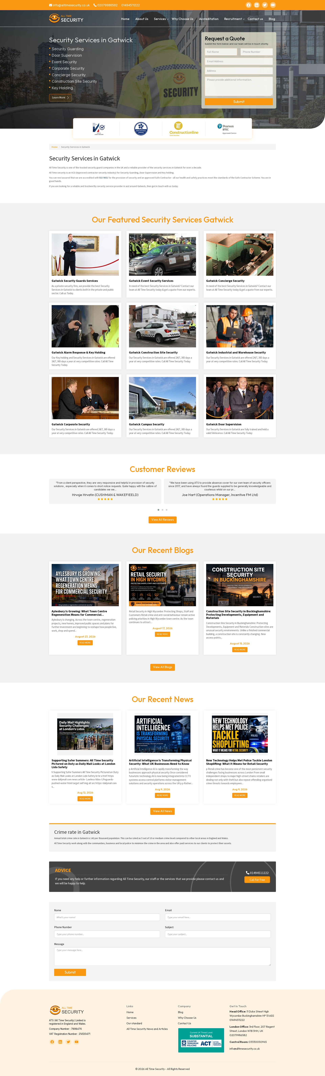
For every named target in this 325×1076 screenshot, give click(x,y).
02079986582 (107, 5)
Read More (85, 642)
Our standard (134, 1023)
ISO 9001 (103, 177)
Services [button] (160, 19)
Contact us (255, 19)
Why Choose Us (182, 19)
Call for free (257, 880)
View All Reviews (162, 520)
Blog (272, 19)
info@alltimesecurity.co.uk (71, 5)
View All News (162, 811)
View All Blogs (162, 667)
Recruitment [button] (233, 19)
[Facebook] (249, 5)
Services (131, 1017)
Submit (238, 101)
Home (125, 19)
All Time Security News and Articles (147, 1029)
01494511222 (130, 5)
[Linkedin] (257, 5)
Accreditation (209, 19)
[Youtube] (273, 5)
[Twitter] (265, 5)
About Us (141, 19)
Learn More (58, 97)
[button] (158, 510)
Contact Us (184, 1023)
